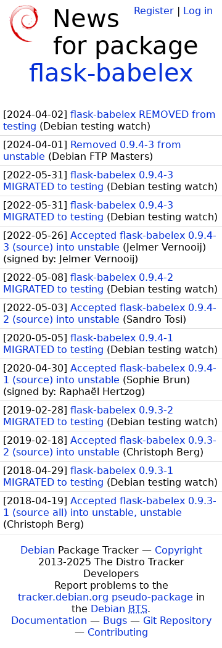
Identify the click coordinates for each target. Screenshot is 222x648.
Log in (198, 11)
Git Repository (177, 620)
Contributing (118, 632)
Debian (37, 550)
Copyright (178, 550)
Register (154, 11)
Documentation (49, 620)
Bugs (115, 620)
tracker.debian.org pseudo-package (105, 597)
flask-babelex (111, 73)
